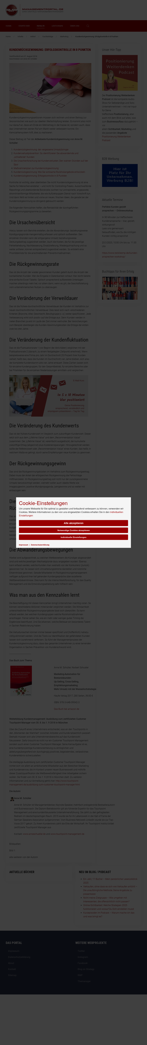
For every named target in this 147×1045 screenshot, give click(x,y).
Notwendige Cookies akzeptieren (73, 530)
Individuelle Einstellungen (73, 537)
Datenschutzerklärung (40, 544)
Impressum (23, 544)
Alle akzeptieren (73, 523)
